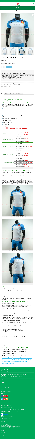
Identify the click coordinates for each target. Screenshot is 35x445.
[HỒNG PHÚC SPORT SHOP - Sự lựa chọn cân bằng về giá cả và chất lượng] (17, 4)
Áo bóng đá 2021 (4, 357)
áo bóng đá (4, 84)
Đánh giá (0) (15, 93)
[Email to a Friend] (6, 86)
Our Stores (16, 442)
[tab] (2, 93)
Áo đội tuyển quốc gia (16, 357)
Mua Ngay (9, 67)
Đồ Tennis (22, 361)
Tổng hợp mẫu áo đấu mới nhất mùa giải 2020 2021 (12, 100)
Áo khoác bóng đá (19, 359)
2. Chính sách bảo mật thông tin (6, 407)
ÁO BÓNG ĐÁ (5, 83)
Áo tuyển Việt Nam (19, 83)
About (13, 442)
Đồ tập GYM (26, 361)
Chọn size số (20, 93)
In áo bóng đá (29, 359)
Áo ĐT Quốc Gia (10, 83)
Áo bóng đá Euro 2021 (12, 359)
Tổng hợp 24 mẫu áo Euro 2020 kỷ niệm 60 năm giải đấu (12, 99)
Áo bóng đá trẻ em (5, 359)
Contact (22, 442)
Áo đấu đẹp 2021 (29, 357)
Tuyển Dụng (3, 435)
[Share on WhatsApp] (1, 86)
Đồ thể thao (24, 359)
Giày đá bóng (4, 361)
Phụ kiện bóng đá (5, 363)
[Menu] (1, 4)
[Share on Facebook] (3, 86)
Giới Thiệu (2, 430)
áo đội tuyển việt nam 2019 (16, 84)
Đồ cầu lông (18, 361)
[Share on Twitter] (5, 86)
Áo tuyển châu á (14, 83)
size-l (9, 63)
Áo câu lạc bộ (10, 357)
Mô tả (2, 93)
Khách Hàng (3, 432)
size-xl (13, 63)
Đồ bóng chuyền (13, 361)
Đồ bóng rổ (8, 361)
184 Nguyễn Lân (10, 351)
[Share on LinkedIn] (9, 86)
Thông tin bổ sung (8, 93)
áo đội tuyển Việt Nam (9, 84)
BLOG (19, 442)
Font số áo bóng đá (11, 363)
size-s (2, 63)
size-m (6, 63)
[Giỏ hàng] (33, 4)
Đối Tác (2, 433)
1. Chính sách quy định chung (6, 405)
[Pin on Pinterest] (8, 86)
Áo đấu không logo (23, 357)
